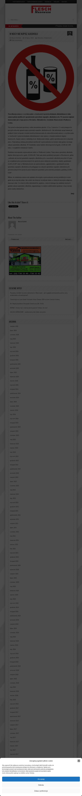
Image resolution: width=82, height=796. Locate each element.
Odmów (41, 785)
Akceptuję (41, 779)
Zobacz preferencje (41, 791)
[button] (79, 761)
